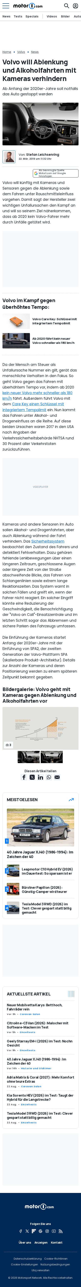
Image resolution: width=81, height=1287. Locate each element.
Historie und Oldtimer (36, 1068)
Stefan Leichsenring (42, 154)
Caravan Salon (30, 1014)
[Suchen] (66, 5)
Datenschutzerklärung (28, 1258)
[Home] (27, 6)
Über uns (25, 1242)
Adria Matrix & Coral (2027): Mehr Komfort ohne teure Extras (40, 1079)
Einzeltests (27, 1032)
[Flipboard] (34, 1231)
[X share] (32, 777)
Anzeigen (41, 1242)
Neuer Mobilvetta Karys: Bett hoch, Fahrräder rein (35, 1007)
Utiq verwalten (40, 1270)
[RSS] (60, 1231)
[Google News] (40, 1231)
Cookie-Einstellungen (24, 1264)
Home (6, 52)
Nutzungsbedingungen (55, 1264)
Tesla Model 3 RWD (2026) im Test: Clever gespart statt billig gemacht (40, 1115)
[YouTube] (54, 1231)
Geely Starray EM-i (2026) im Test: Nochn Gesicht (39, 1043)
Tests (18, 16)
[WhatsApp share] (48, 777)
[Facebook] (20, 1231)
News (6, 16)
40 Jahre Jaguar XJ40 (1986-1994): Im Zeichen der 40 (36, 1061)
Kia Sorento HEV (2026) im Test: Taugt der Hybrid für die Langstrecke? (40, 1097)
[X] (27, 1231)
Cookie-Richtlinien (56, 1258)
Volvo (21, 52)
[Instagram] (47, 1231)
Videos (52, 16)
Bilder (65, 16)
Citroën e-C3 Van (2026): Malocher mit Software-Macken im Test (37, 1025)
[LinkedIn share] (40, 777)
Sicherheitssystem (47, 541)
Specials (32, 16)
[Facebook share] (23, 777)
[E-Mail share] (57, 777)
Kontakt (57, 1242)
